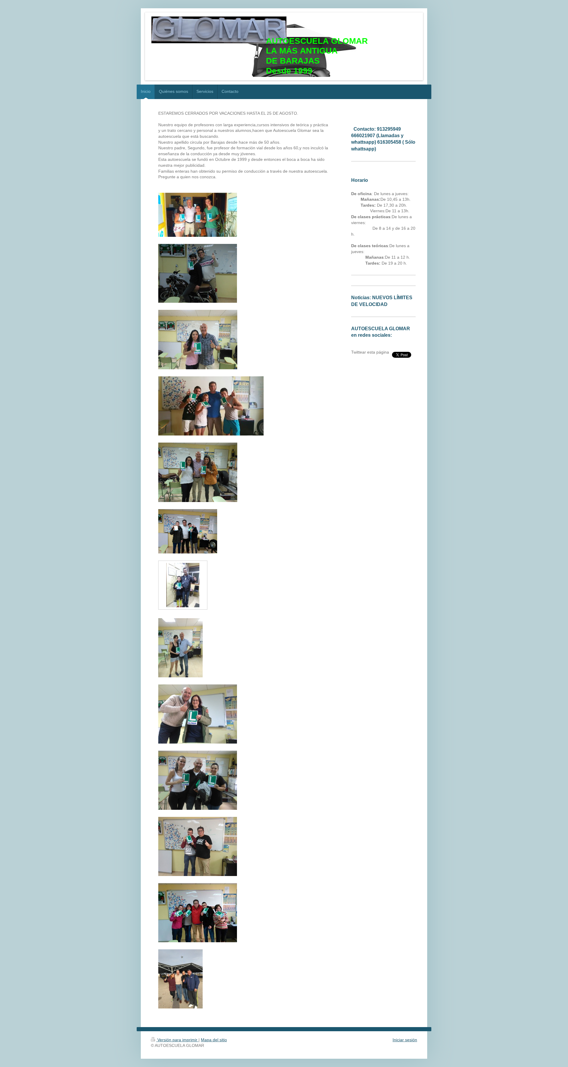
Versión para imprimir (177, 1039)
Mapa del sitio (214, 1039)
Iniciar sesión (405, 1039)
